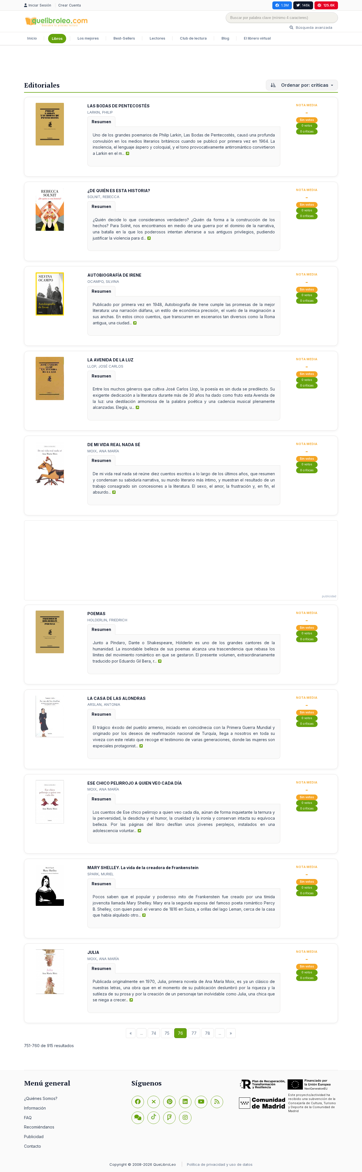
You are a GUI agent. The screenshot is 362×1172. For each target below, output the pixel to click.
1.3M (285, 5)
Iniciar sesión (40, 5)
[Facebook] (138, 1102)
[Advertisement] (181, 64)
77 (194, 1033)
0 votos (306, 125)
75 (167, 1033)
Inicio (32, 38)
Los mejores (88, 38)
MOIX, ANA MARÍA (103, 451)
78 (207, 1033)
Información (35, 1108)
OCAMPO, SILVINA (103, 281)
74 (153, 1033)
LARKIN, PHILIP (100, 112)
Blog (225, 38)
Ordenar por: (304, 85)
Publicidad (34, 1136)
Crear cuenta (69, 5)
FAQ (28, 1117)
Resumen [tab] (101, 121)
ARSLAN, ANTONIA (103, 704)
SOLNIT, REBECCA (103, 196)
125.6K (329, 5)
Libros (57, 38)
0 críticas (307, 131)
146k (306, 5)
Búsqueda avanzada (313, 27)
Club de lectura (193, 38)
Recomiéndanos (39, 1127)
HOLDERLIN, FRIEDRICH (107, 620)
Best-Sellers (124, 38)
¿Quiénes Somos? (40, 1098)
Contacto (32, 1146)
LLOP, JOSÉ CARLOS (105, 366)
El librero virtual (257, 38)
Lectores (157, 38)
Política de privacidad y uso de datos (220, 1164)
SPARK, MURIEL (100, 874)
